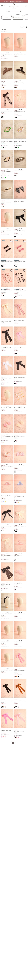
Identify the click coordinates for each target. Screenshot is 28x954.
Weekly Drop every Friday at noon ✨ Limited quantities (14, 1)
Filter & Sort (23, 27)
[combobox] (13, 11)
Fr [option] (4, 5)
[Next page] (17, 743)
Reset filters (3, 29)
